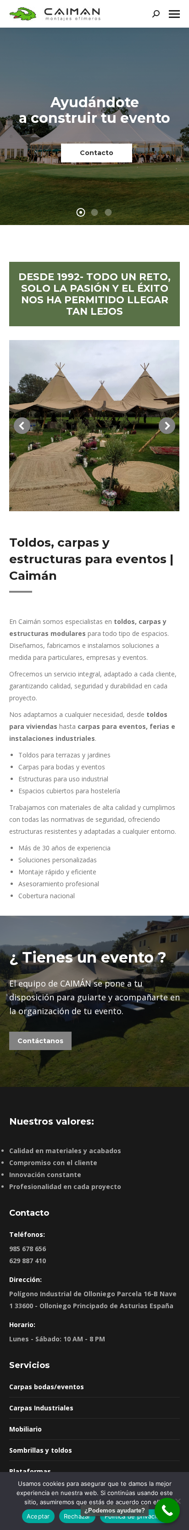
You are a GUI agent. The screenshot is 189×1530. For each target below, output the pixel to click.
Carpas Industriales (41, 1407)
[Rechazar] (177, 1501)
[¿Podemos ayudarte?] (167, 1510)
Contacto (96, 153)
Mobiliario (25, 1429)
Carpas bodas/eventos (46, 1386)
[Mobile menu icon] (174, 14)
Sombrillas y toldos (40, 1450)
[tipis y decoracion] (94, 425)
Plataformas (30, 1471)
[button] (22, 425)
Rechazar (77, 1516)
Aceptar (38, 1516)
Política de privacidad (136, 1516)
